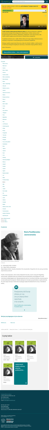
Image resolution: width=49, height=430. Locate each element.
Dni (3, 193)
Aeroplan (4, 137)
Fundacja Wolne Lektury (6, 394)
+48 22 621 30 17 (6, 398)
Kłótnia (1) (3, 322)
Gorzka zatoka (5, 74)
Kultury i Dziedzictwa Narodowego (10, 426)
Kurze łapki (5, 191)
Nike (3, 184)
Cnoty (4, 106)
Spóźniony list (5, 215)
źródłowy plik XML (4, 329)
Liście (4, 197)
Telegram (4, 112)
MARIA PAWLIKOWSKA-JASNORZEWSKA (6, 356)
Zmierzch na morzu (6, 92)
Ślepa (4, 177)
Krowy (4, 130)
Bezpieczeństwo (6, 97)
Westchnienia (5, 79)
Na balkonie (5, 144)
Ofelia (4, 128)
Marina (4, 94)
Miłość (4, 101)
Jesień (4, 188)
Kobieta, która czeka (7, 206)
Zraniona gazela (6, 126)
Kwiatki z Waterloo (6, 213)
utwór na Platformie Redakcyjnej (25, 329)
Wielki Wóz (5, 117)
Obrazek (4, 85)
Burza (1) (13, 322)
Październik (5, 195)
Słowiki (4, 166)
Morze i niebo (5, 70)
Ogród (4, 170)
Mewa (4, 81)
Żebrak (4, 199)
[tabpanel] (24, 299)
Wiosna (4, 161)
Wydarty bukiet (6, 173)
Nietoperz (5, 119)
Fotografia (5, 132)
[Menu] (47, 1)
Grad (3, 153)
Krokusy (4, 157)
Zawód (4, 168)
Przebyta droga (6, 179)
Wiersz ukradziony (6, 77)
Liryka (5, 220)
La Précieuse (5, 123)
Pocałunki (3, 61)
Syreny (4, 68)
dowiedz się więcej (6, 7)
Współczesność (7, 218)
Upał (4, 108)
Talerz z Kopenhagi (6, 83)
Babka (4, 204)
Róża (4, 146)
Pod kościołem (5, 211)
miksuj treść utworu (14, 329)
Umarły (4, 90)
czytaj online (37, 57)
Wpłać (44, 6)
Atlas (4, 186)
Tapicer (4, 148)
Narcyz (4, 99)
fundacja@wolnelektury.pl (9, 400)
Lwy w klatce (5, 110)
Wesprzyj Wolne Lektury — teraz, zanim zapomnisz (16, 52)
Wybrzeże (5, 65)
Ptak (3, 115)
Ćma (3, 121)
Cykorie (4, 150)
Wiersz (6, 221)
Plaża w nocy (5, 63)
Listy (4, 155)
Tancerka (4, 135)
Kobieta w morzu (6, 88)
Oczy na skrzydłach (6, 141)
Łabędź (4, 164)
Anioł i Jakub (5, 103)
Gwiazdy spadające (6, 159)
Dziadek (4, 202)
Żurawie (4, 208)
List (3, 175)
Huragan (4, 139)
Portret (4, 72)
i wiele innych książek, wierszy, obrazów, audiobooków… (20, 367)
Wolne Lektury (9, 416)
